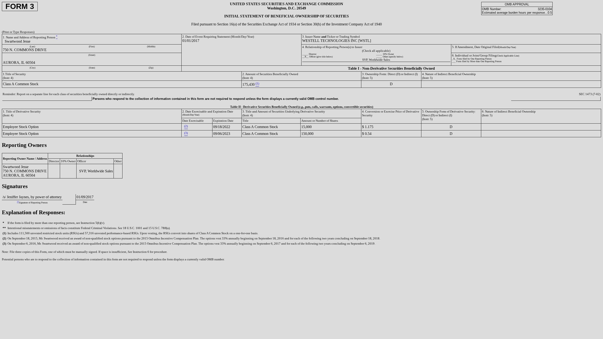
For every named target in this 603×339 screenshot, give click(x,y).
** (18, 202)
